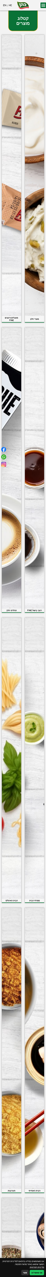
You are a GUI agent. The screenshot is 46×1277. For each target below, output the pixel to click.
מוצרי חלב (34, 319)
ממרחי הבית (34, 900)
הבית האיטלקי (11, 900)
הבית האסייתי (34, 1190)
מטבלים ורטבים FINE (11, 318)
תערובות (11, 1190)
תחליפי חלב (11, 610)
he (10, 5)
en (4, 5)
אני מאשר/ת (36, 1272)
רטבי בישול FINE (34, 610)
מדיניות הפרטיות (37, 1267)
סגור (25, 1272)
